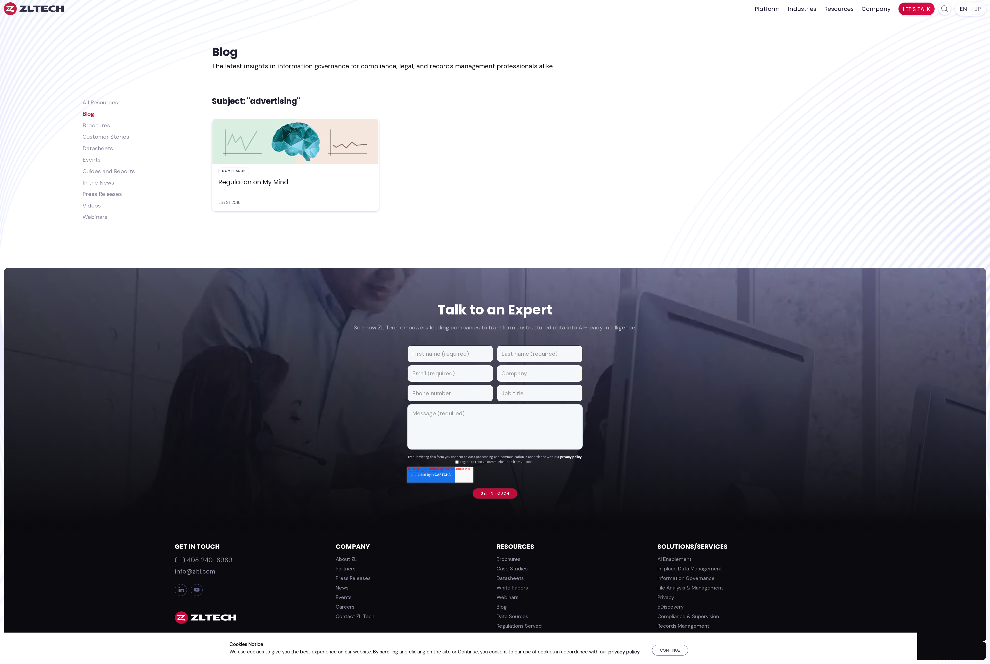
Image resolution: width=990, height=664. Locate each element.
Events (91, 159)
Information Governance (686, 578)
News (342, 587)
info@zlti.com (195, 571)
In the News (98, 182)
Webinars (95, 217)
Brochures (96, 125)
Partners (346, 568)
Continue (670, 650)
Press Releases (102, 194)
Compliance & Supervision (688, 616)
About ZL (346, 559)
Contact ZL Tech (355, 616)
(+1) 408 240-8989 (203, 560)
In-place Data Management (689, 568)
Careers (345, 606)
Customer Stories (105, 136)
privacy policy (571, 457)
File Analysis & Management (690, 587)
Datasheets (97, 148)
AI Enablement (674, 559)
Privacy (665, 597)
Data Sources (512, 616)
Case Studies (512, 568)
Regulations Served (519, 625)
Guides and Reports (108, 171)
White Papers (512, 587)
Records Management (683, 625)
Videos (91, 205)
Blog (88, 114)
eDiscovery (670, 606)
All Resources (100, 102)
